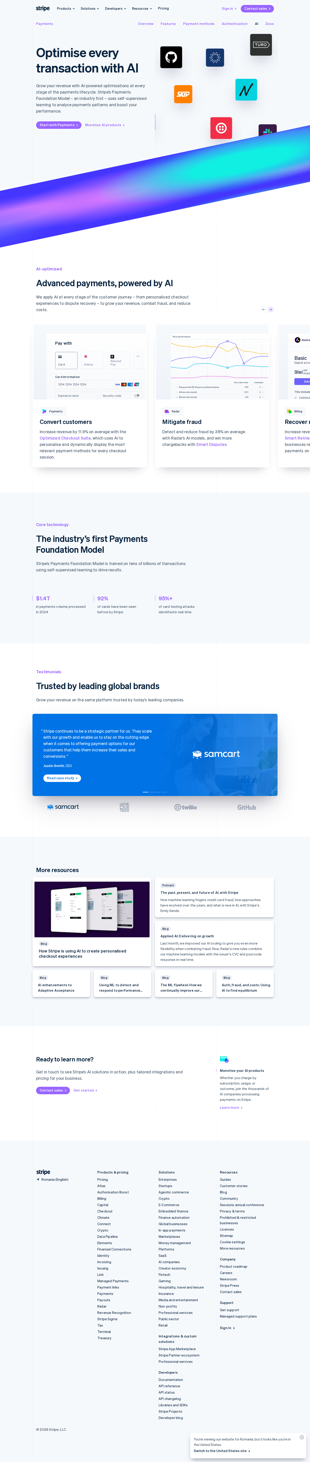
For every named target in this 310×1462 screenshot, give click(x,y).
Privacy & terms (232, 1211)
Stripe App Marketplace (177, 1349)
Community (229, 1198)
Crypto (102, 1230)
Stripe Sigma (107, 1319)
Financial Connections (114, 1249)
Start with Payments (57, 125)
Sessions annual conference (242, 1204)
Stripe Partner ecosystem (179, 1355)
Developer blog (171, 1417)
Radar (101, 1306)
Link (100, 1274)
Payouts (103, 1300)
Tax (100, 1325)
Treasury (104, 1338)
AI (256, 23)
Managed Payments (113, 1281)
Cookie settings (232, 1242)
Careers (226, 1272)
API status (167, 1392)
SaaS (163, 1255)
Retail (163, 1325)
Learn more (49, 463)
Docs (270, 23)
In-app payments (172, 1230)
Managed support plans (238, 1316)
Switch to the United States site (220, 1450)
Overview (146, 23)
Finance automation (174, 1217)
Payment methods (198, 23)
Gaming (165, 1281)
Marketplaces (169, 1236)
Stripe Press (229, 1285)
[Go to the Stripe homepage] (42, 1172)
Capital (102, 1204)
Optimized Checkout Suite (65, 437)
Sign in (227, 8)
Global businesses (173, 1224)
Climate (103, 1217)
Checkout (105, 1211)
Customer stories (234, 1185)
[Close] (301, 1438)
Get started (84, 1090)
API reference (169, 1386)
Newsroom (228, 1279)
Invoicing (104, 1262)
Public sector (169, 1319)
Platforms (166, 1249)
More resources (232, 1248)
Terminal (104, 1331)
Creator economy (172, 1268)
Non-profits (168, 1306)
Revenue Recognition (114, 1312)
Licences (227, 1229)
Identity (103, 1255)
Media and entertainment (178, 1300)
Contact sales (255, 8)
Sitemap (226, 1235)
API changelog (170, 1398)
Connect (104, 1224)
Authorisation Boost (113, 1192)
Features (168, 23)
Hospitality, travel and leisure (181, 1287)
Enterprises (168, 1179)
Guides (225, 1179)
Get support (229, 1310)
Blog (223, 1192)
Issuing (102, 1268)
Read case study (60, 778)
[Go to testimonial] (145, 792)
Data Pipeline (107, 1236)
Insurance (166, 1293)
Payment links (108, 1287)
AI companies (169, 1262)
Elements (104, 1243)
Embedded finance (173, 1211)
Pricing (163, 8)
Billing (101, 1198)
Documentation (171, 1379)
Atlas (101, 1185)
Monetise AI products (103, 125)
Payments (44, 23)
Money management (175, 1243)
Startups (165, 1185)
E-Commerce (169, 1204)
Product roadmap (233, 1266)
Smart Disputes (211, 444)
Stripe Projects (170, 1411)
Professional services (176, 1312)
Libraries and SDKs (173, 1405)
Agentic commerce (174, 1192)
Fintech (164, 1274)
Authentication (235, 23)
